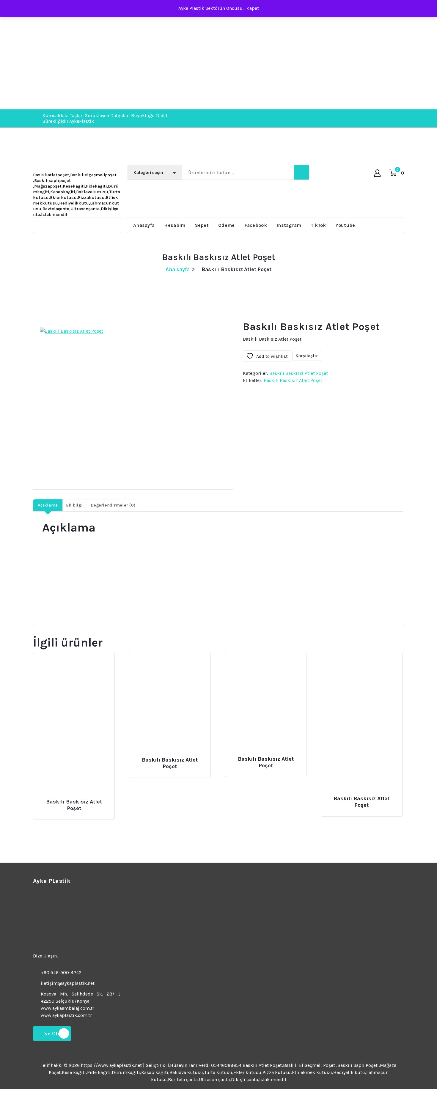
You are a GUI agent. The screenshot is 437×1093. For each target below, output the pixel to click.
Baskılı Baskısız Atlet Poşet (298, 373)
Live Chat (52, 1033)
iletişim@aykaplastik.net (68, 983)
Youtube (345, 225)
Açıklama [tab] (48, 505)
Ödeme (226, 225)
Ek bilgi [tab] (74, 505)
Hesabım (174, 225)
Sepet (202, 225)
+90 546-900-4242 (61, 972)
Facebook (255, 225)
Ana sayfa (178, 269)
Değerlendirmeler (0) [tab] (113, 505)
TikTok (318, 225)
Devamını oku (73, 799)
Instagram (288, 225)
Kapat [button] (252, 8)
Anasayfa (144, 225)
